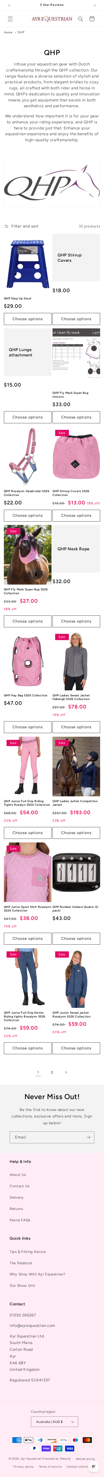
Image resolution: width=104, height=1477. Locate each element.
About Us (18, 1175)
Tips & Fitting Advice (28, 1252)
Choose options (28, 319)
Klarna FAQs (20, 1220)
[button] (10, 18)
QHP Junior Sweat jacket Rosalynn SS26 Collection (71, 1014)
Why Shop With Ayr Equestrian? (37, 1274)
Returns (16, 1209)
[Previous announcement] (9, 5)
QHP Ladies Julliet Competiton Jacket (75, 803)
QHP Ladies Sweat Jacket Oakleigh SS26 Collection (71, 697)
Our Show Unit (22, 1285)
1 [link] (38, 1072)
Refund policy (86, 1459)
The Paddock (21, 1263)
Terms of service (50, 1466)
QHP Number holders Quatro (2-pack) (75, 908)
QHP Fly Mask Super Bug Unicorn (70, 394)
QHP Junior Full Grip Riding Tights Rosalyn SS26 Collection (27, 803)
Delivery (17, 1197)
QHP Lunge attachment (21, 352)
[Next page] (65, 1072)
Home (8, 32)
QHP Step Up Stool (17, 298)
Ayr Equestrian (31, 1459)
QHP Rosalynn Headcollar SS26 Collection (27, 493)
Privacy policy (24, 1466)
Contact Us (20, 1186)
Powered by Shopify (56, 1459)
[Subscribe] (88, 1137)
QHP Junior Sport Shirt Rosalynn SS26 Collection (28, 908)
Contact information (81, 1466)
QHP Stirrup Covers (70, 258)
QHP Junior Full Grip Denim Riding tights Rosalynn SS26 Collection (24, 1016)
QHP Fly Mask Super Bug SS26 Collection (26, 591)
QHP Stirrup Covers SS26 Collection (70, 493)
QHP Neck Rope (73, 548)
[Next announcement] (94, 5)
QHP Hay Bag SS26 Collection (26, 695)
